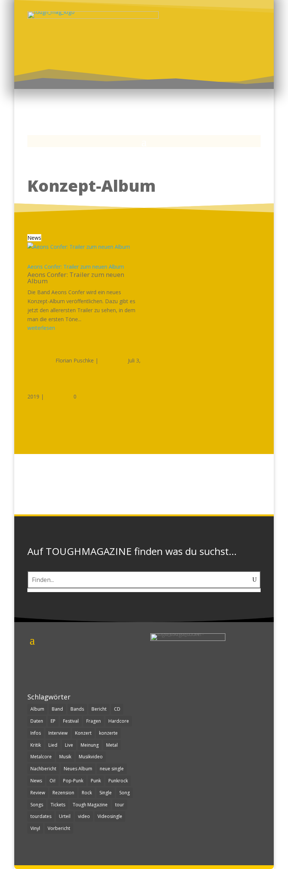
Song (124, 792)
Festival (71, 721)
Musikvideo (91, 756)
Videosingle (110, 816)
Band (57, 709)
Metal (112, 745)
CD (117, 709)
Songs (36, 804)
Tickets (58, 804)
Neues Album (78, 768)
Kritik (35, 745)
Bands (77, 709)
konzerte (108, 733)
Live (69, 745)
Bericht (99, 709)
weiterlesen (41, 327)
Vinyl (35, 828)
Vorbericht (59, 828)
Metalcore (41, 756)
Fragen (93, 721)
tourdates (40, 816)
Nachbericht (43, 768)
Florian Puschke (75, 360)
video (84, 816)
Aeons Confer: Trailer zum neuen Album (75, 266)
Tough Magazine (90, 804)
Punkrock (118, 780)
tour (119, 804)
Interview (58, 733)
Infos (35, 733)
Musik (65, 756)
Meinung (90, 745)
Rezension (63, 792)
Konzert (83, 733)
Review (37, 792)
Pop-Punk (73, 780)
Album (37, 709)
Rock (87, 792)
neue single (112, 768)
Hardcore (118, 721)
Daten (36, 721)
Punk (96, 780)
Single (105, 792)
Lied (52, 745)
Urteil (64, 816)
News (34, 237)
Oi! (53, 780)
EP (53, 721)
